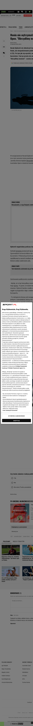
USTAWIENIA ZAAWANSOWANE (16, 416)
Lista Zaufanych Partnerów (10, 410)
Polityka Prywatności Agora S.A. (16, 368)
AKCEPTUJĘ (16, 420)
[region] (16, 363)
